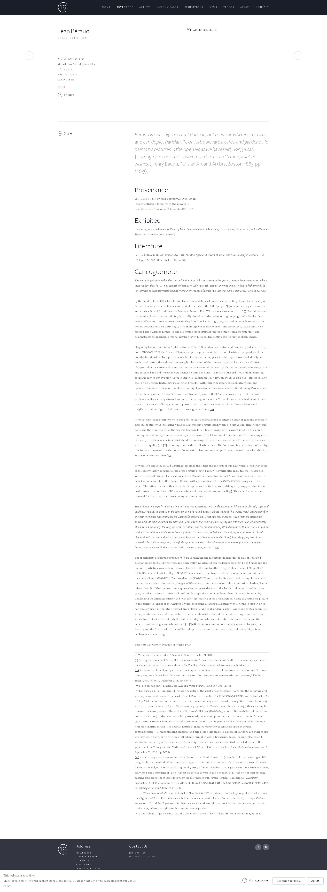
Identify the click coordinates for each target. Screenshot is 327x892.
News (213, 7)
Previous (29, 55)
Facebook (258, 847)
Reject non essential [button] (289, 881)
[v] (213, 471)
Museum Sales (167, 7)
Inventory (125, 7)
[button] (65, 133)
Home (106, 7)
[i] (245, 311)
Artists (145, 7)
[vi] (230, 491)
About (245, 7)
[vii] (217, 547)
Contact (262, 7)
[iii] (212, 409)
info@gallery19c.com (142, 857)
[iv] (170, 455)
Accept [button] (315, 881)
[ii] (196, 383)
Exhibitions (193, 7)
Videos (228, 7)
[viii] (194, 624)
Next (298, 55)
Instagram (266, 847)
